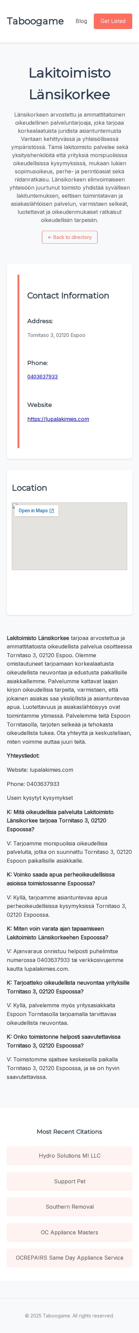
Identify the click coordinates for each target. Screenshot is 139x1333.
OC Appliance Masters (69, 1232)
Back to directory (70, 237)
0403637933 (42, 376)
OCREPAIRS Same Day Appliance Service (69, 1257)
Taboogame (35, 21)
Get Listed (113, 21)
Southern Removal (70, 1206)
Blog (81, 21)
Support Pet (69, 1181)
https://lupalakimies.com (58, 419)
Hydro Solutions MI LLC (70, 1155)
